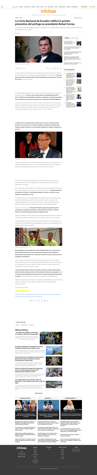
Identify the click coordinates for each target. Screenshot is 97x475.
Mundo (56, 6)
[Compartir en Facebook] (50, 68)
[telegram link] (22, 456)
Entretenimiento (74, 6)
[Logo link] (48, 11)
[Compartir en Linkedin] (55, 68)
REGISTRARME (84, 6)
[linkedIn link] (24, 456)
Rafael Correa (24, 324)
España (37, 6)
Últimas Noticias (62, 6)
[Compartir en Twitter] (52, 68)
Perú (46, 6)
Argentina (21, 6)
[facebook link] (19, 454)
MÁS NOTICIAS (39, 393)
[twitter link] (22, 454)
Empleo (49, 449)
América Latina (18, 17)
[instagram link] (24, 454)
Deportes (68, 6)
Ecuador (17, 324)
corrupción (31, 324)
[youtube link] (19, 456)
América (35, 449)
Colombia (33, 6)
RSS (35, 463)
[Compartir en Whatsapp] (47, 68)
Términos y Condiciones (76, 449)
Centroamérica (51, 6)
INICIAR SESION (92, 6)
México (42, 6)
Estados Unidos (27, 6)
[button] (2, 6)
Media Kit (62, 458)
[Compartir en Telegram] (58, 68)
